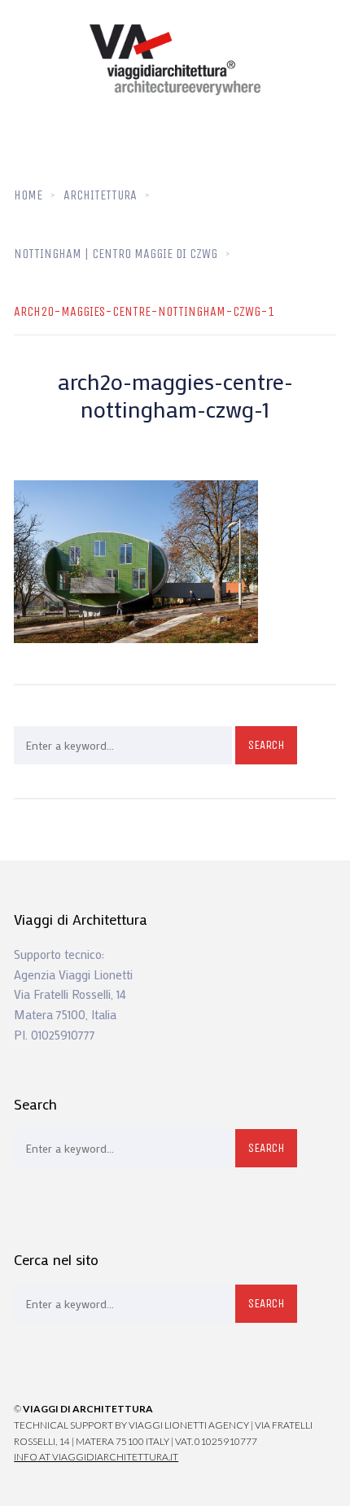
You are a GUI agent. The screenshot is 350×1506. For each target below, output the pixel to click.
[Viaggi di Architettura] (175, 60)
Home (28, 195)
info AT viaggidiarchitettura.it (96, 1457)
